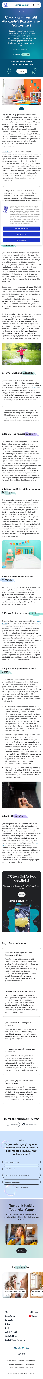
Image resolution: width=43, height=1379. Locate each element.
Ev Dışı (7, 1324)
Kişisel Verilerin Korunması (17, 1368)
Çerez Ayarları (30, 1364)
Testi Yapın (21, 1251)
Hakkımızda (33, 1312)
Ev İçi (7, 1328)
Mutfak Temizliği (11, 1332)
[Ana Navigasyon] (38, 4)
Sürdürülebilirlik (11, 1336)
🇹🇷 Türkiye (33, 1316)
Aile (6, 1312)
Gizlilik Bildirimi (12, 1360)
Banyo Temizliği (11, 1316)
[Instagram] (23, 1354)
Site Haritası (29, 1368)
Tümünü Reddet (21, 234)
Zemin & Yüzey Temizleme (15, 1340)
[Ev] (21, 5)
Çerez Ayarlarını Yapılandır (21, 228)
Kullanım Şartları (31, 1360)
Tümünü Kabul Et (21, 240)
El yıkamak (34, 388)
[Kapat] (40, 61)
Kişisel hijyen (6, 151)
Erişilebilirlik (21, 1360)
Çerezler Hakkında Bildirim (16, 1364)
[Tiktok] (19, 1354)
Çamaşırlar (9, 1320)
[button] (21, 71)
